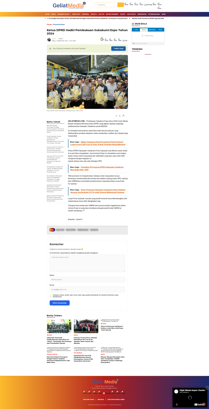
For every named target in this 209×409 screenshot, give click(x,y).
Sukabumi (94, 230)
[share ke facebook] (107, 40)
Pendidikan (142, 14)
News (53, 14)
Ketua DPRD (70, 230)
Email (52, 285)
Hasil (160, 29)
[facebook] (126, 4)
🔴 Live (135, 29)
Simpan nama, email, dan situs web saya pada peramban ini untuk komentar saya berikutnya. (85, 296)
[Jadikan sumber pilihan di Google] (102, 40)
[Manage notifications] (204, 404)
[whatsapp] (148, 4)
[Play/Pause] (174, 404)
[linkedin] (160, 4)
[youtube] (141, 4)
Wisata (94, 14)
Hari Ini (144, 29)
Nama (52, 275)
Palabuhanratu (83, 230)
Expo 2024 (60, 230)
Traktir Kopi (118, 48)
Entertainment (112, 14)
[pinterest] (160, 8)
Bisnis (164, 14)
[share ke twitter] (111, 40)
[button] (116, 116)
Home (47, 14)
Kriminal (85, 14)
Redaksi (101, 399)
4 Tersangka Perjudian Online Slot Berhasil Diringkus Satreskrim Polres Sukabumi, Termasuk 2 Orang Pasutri (87, 18)
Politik (101, 14)
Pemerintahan (63, 14)
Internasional (154, 14)
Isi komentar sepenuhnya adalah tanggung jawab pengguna (74, 253)
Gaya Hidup (131, 14)
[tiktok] (155, 4)
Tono (54, 38)
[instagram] (136, 4)
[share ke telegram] (120, 40)
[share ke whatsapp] (116, 40)
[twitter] (131, 4)
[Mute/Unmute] (178, 404)
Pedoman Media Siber (116, 399)
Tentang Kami (88, 399)
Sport (122, 14)
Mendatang (152, 29)
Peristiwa (76, 14)
